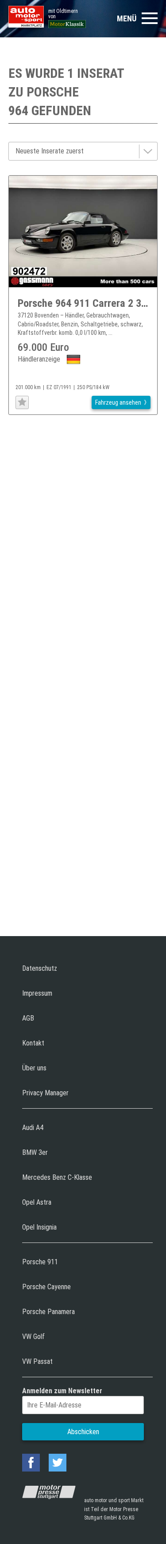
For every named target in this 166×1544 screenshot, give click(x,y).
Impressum (37, 993)
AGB (28, 1018)
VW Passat (37, 1361)
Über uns (34, 1068)
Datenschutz (39, 968)
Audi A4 (32, 1127)
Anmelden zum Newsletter (62, 1391)
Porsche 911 (40, 1262)
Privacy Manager (45, 1093)
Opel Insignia (39, 1227)
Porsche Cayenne (46, 1287)
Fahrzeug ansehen (118, 402)
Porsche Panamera (48, 1311)
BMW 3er (35, 1152)
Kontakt (33, 1043)
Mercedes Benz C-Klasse (57, 1177)
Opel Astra (36, 1202)
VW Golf (33, 1336)
